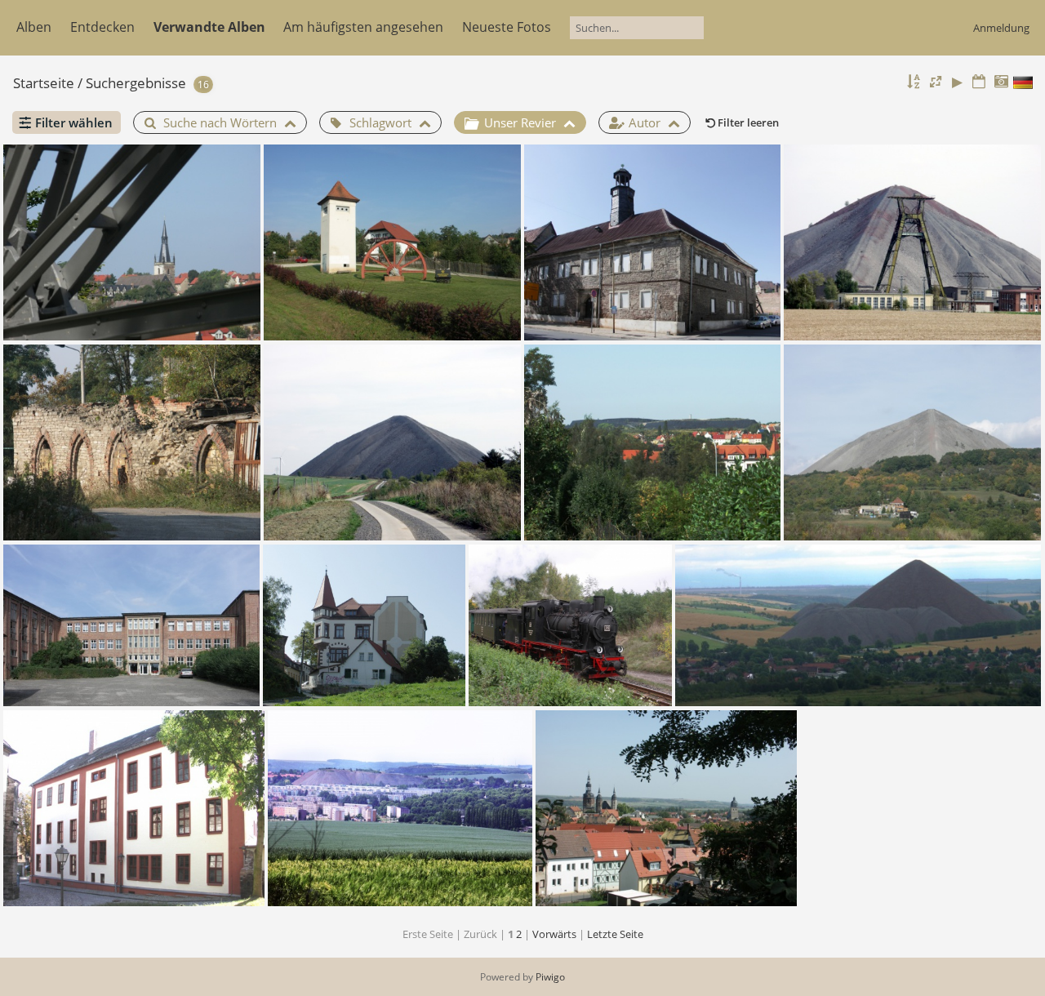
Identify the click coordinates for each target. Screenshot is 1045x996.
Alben (33, 27)
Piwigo (550, 977)
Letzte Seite (615, 934)
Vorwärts (554, 934)
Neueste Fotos (506, 27)
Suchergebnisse (136, 82)
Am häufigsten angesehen (363, 27)
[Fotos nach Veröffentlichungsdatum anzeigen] (979, 82)
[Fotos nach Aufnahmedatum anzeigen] (1001, 82)
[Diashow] (957, 82)
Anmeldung (1001, 27)
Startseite (43, 82)
